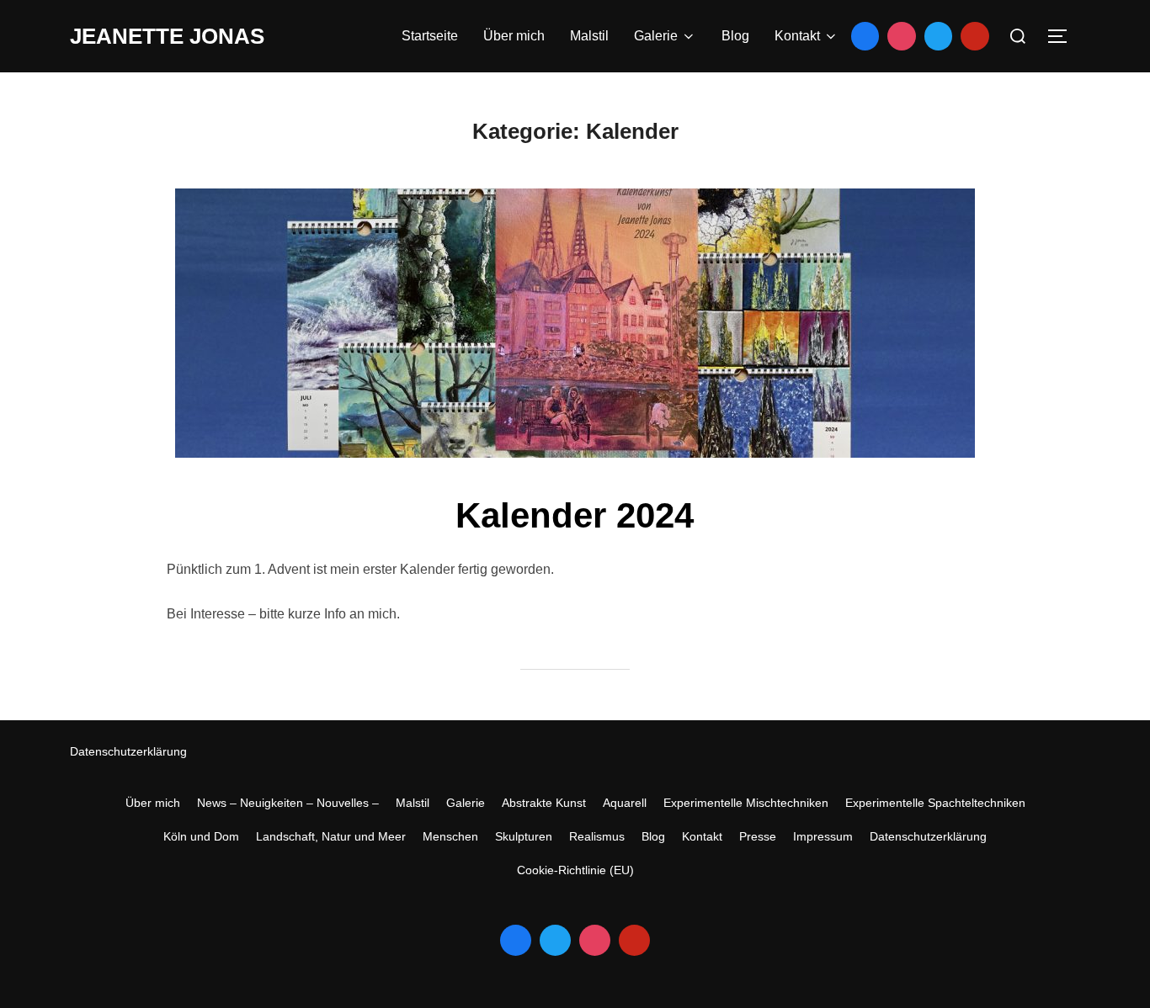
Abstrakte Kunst (544, 802)
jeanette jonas (167, 36)
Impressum (823, 836)
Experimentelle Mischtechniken (745, 802)
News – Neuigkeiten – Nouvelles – (288, 802)
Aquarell (625, 802)
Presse (757, 836)
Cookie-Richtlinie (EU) (575, 870)
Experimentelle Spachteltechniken (935, 802)
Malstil (589, 36)
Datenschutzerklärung (128, 751)
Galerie (656, 36)
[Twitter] (938, 36)
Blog (735, 36)
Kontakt (797, 36)
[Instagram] (901, 36)
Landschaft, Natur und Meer (331, 836)
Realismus (597, 836)
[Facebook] (865, 36)
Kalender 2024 (574, 515)
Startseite (430, 36)
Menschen (450, 836)
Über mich (514, 36)
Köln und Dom (201, 836)
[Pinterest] (974, 36)
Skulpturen (523, 836)
